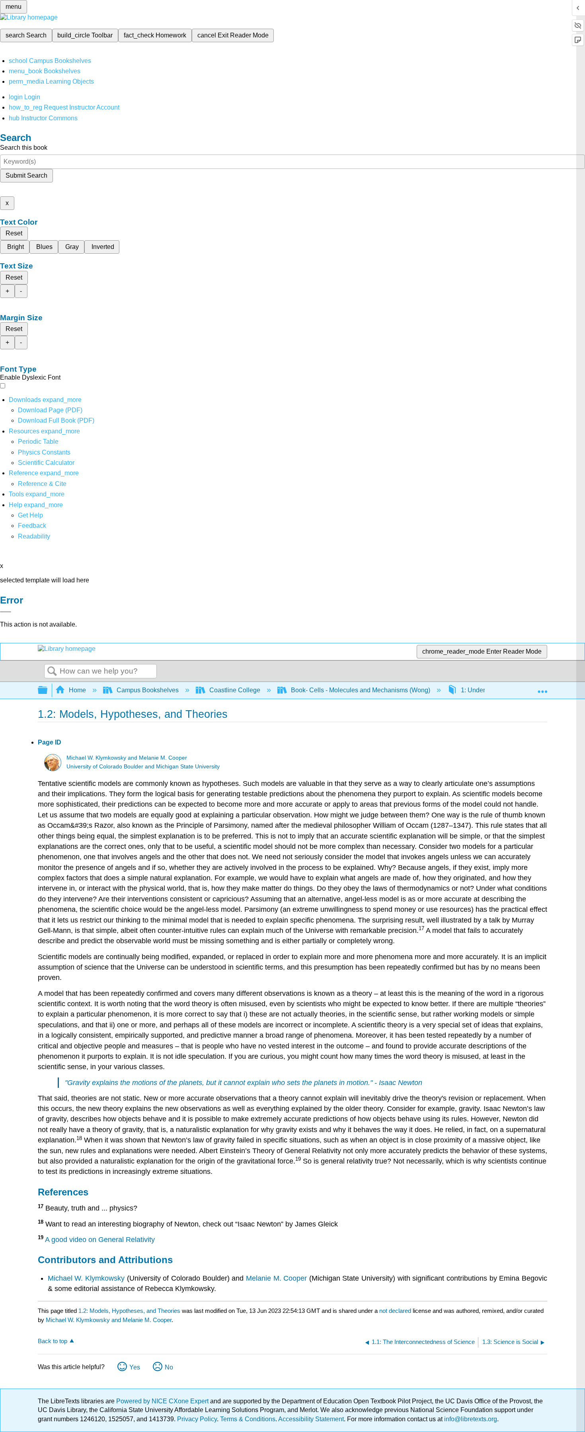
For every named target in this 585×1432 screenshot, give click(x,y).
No (169, 1367)
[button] (32, 525)
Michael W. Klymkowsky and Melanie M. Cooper (126, 758)
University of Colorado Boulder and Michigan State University (143, 767)
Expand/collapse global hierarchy (47, 690)
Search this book (23, 147)
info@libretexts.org (470, 1419)
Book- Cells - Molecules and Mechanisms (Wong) (360, 690)
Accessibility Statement (311, 1419)
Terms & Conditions (247, 1419)
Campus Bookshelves (147, 690)
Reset (14, 233)
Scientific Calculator (46, 462)
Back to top (52, 1341)
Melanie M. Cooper (276, 1278)
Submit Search (26, 175)
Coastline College (235, 690)
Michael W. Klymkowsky (86, 1278)
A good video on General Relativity (100, 1240)
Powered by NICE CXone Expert (163, 1401)
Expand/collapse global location (542, 688)
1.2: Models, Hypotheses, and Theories (129, 1310)
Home (77, 690)
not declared (396, 1310)
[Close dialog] (5, 611)
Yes (134, 1367)
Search (52, 671)
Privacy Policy (197, 1419)
